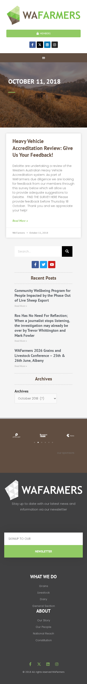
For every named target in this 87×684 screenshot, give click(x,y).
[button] (43, 57)
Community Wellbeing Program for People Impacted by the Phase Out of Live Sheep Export (43, 295)
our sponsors (65, 453)
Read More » (20, 221)
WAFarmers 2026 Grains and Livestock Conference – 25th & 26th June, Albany (40, 355)
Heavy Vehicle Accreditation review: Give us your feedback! (42, 148)
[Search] (67, 251)
